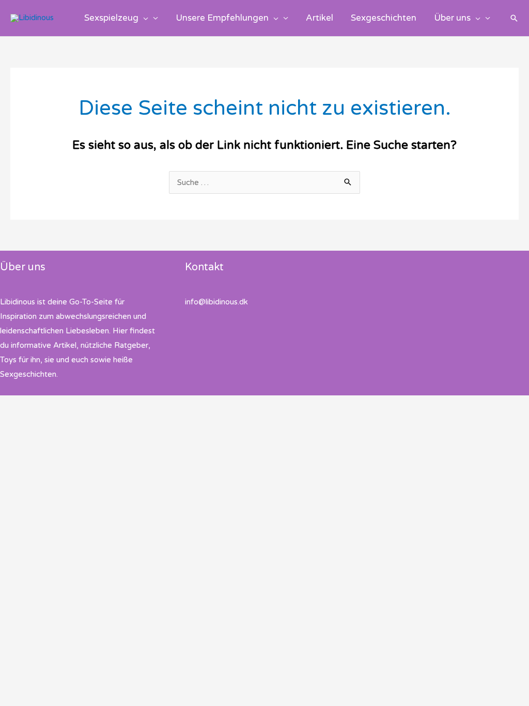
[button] (143, 18)
